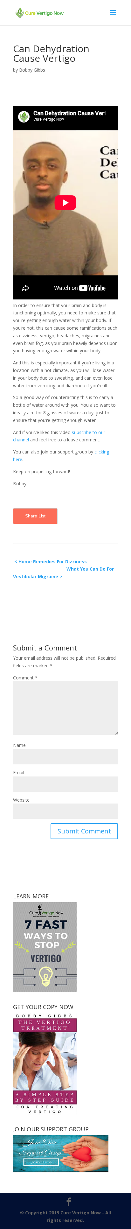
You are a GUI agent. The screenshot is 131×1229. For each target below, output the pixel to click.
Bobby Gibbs (32, 70)
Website (21, 800)
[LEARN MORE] (45, 990)
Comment (25, 678)
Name (19, 745)
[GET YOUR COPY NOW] (45, 1113)
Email (18, 772)
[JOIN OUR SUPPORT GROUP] (60, 1171)
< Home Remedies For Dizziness (51, 561)
